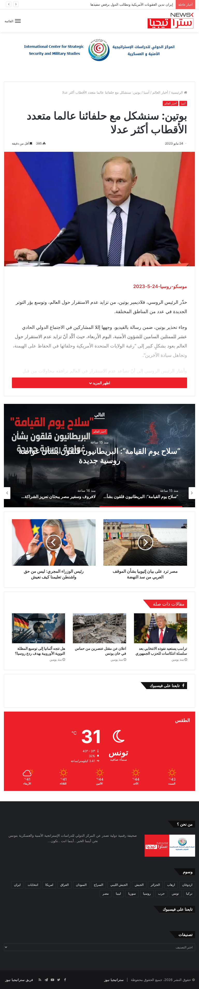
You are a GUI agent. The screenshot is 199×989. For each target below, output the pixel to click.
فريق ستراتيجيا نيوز (19, 980)
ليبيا (118, 893)
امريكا (49, 885)
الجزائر (155, 885)
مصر (106, 893)
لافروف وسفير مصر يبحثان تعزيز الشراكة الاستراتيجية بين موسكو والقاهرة (99, 455)
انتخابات (33, 885)
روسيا (147, 893)
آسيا (147, 92)
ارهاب (171, 885)
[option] (99, 455)
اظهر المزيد (101, 383)
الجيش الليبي (118, 885)
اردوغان (187, 885)
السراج (98, 885)
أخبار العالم (160, 92)
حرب (161, 893)
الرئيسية (177, 92)
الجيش (139, 885)
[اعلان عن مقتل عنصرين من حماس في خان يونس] (99, 628)
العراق (64, 885)
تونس (175, 893)
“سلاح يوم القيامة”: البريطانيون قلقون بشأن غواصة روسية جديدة (126, 4)
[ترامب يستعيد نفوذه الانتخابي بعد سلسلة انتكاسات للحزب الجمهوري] (160, 628)
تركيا (189, 893)
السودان (81, 885)
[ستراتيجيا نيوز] (170, 21)
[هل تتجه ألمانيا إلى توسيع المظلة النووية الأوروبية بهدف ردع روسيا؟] (38, 628)
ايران (17, 885)
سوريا (132, 893)
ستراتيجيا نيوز (114, 980)
